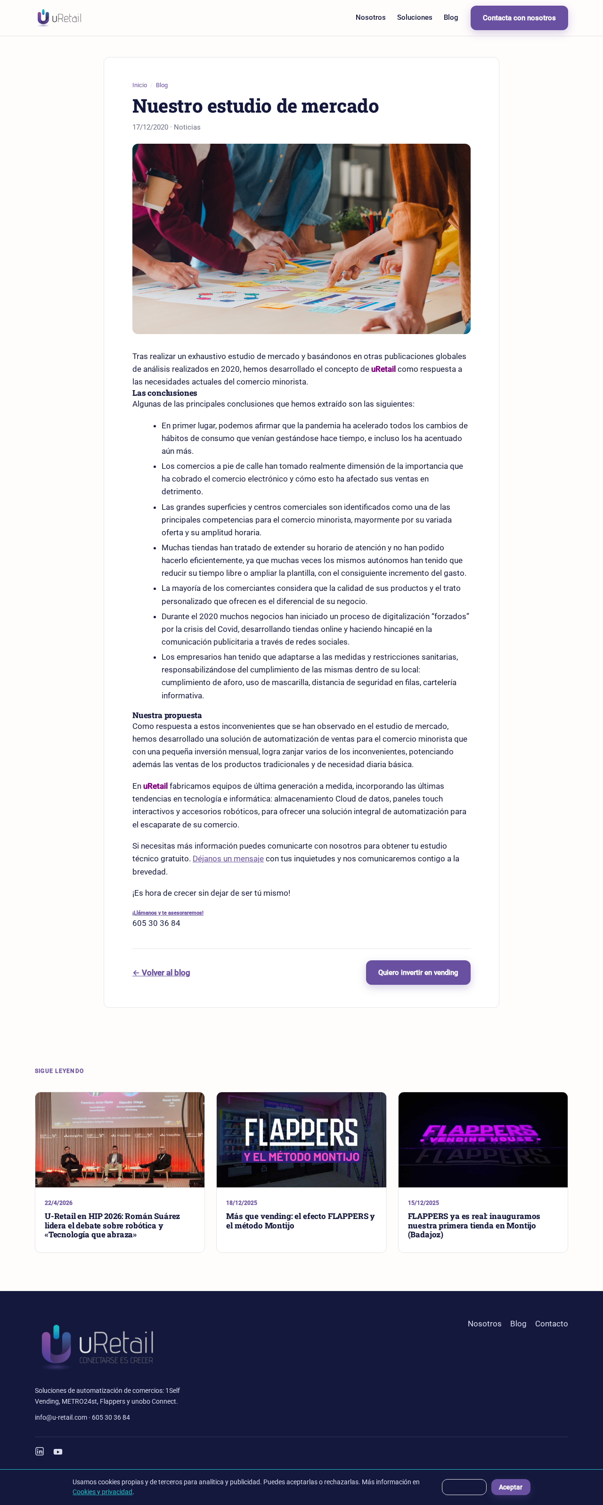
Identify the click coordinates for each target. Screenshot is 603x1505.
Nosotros (371, 17)
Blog (451, 17)
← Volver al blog (161, 972)
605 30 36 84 (111, 1417)
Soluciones (414, 17)
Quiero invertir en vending (418, 972)
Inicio (139, 85)
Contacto (551, 1323)
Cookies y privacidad (102, 1492)
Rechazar (464, 1487)
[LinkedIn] (39, 1452)
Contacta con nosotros (519, 18)
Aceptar (510, 1487)
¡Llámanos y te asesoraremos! (168, 912)
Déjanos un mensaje (228, 858)
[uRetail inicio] (59, 18)
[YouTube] (58, 1452)
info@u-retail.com (61, 1417)
